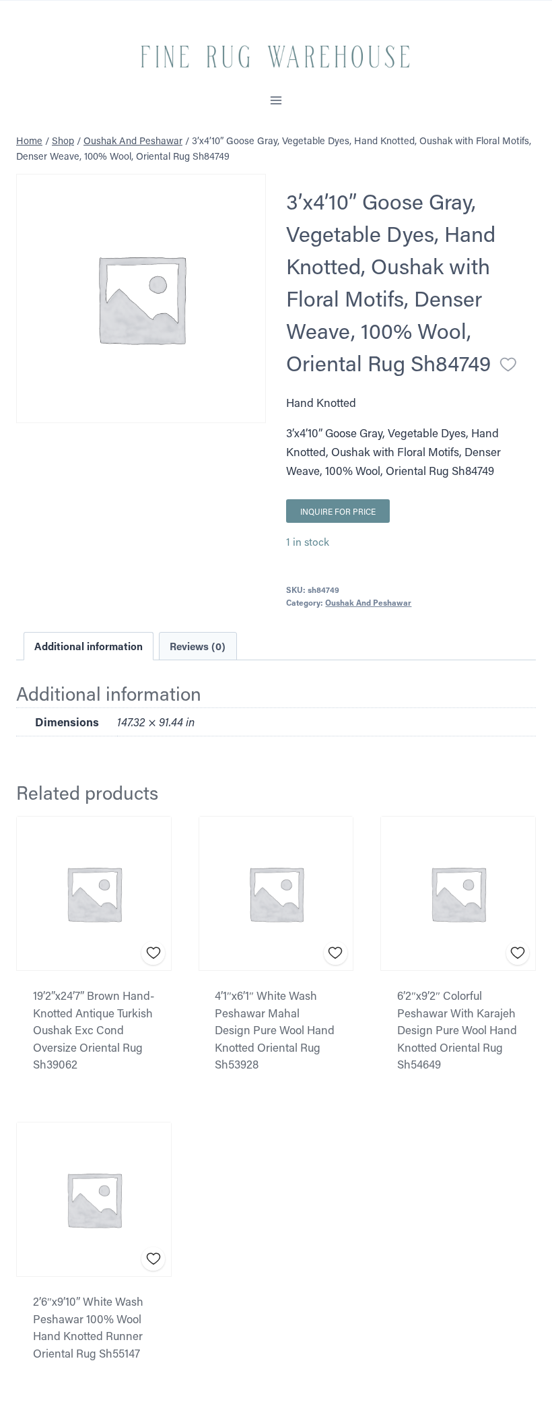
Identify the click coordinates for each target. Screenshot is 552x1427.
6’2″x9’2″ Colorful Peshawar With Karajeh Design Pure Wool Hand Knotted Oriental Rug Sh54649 (457, 1029)
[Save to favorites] (508, 364)
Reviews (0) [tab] (198, 646)
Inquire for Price (338, 511)
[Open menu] (276, 100)
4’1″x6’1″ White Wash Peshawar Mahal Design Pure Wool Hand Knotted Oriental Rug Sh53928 (275, 1029)
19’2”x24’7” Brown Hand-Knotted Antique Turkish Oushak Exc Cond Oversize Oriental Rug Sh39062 (93, 1029)
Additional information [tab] (88, 646)
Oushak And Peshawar (368, 602)
